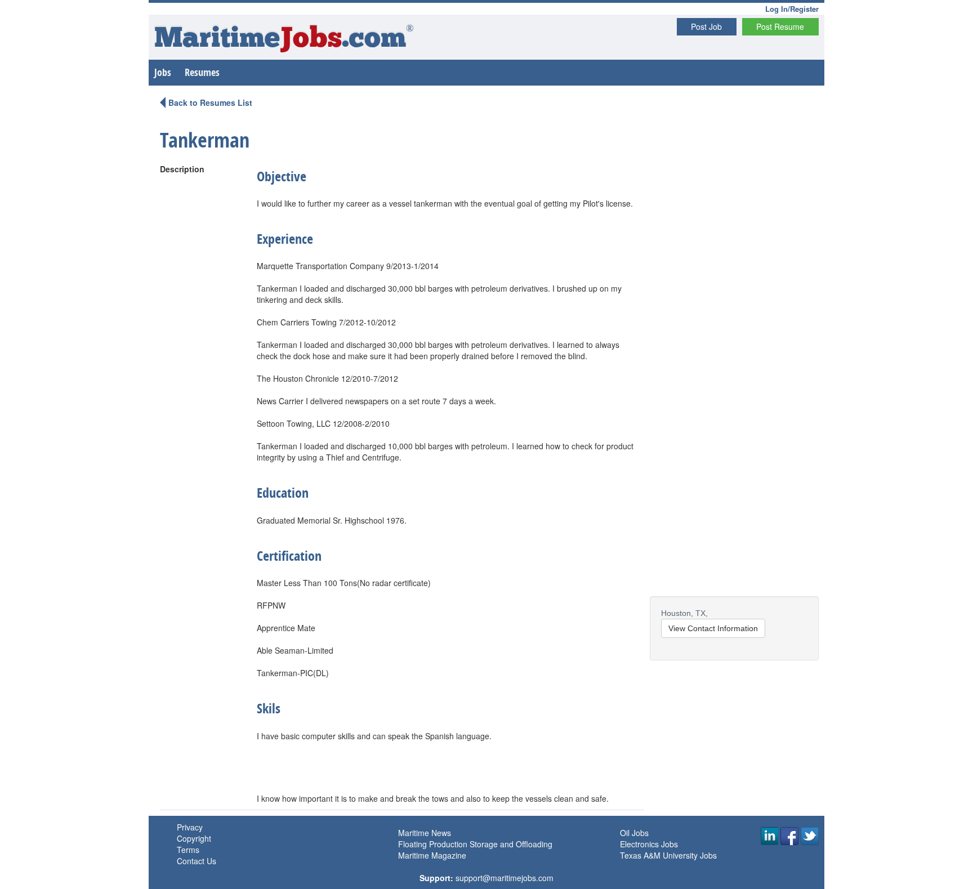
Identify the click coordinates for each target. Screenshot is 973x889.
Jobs (162, 72)
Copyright (194, 838)
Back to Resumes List (210, 102)
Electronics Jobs (649, 844)
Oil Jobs (634, 832)
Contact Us (196, 860)
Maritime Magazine (432, 855)
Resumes (202, 72)
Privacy (190, 827)
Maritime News (424, 832)
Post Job (706, 26)
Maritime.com (284, 39)
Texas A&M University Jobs (668, 855)
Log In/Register (792, 8)
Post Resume (780, 26)
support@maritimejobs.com (505, 877)
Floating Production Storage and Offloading (475, 844)
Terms (188, 849)
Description (182, 169)
